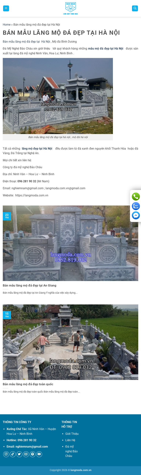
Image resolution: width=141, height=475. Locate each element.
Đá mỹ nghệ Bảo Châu (71, 451)
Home (6, 24)
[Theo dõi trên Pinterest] (33, 454)
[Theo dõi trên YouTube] (39, 454)
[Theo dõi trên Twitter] (19, 454)
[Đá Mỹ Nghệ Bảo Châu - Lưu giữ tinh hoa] (70, 8)
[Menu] (6, 8)
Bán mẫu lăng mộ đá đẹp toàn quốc (28, 384)
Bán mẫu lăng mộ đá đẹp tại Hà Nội (27, 41)
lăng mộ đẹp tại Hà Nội (38, 148)
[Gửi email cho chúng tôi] (26, 454)
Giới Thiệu (72, 434)
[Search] (135, 8)
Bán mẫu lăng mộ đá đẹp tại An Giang (29, 285)
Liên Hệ (70, 440)
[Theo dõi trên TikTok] (13, 454)
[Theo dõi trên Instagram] (6, 454)
